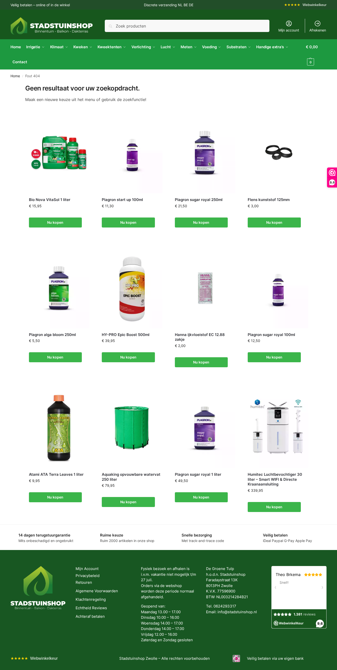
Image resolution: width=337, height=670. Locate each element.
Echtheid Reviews (91, 608)
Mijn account (288, 30)
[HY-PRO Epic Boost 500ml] (132, 288)
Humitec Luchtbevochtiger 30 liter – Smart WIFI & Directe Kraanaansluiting (275, 479)
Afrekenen (317, 30)
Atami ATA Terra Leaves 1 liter (56, 474)
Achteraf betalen (90, 616)
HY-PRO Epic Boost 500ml (125, 334)
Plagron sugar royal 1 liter (198, 474)
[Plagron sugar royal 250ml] (205, 152)
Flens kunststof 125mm (269, 199)
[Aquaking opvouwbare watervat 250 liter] (132, 427)
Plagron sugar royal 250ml (199, 199)
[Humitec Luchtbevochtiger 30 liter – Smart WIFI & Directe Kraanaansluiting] (278, 427)
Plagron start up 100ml (122, 199)
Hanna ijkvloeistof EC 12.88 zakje (200, 337)
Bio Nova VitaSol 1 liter (49, 199)
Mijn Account (87, 568)
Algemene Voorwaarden (97, 590)
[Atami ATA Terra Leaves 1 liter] (59, 427)
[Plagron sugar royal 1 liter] (205, 427)
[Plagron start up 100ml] (132, 152)
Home (15, 76)
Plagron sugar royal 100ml (271, 334)
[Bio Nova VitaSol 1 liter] (59, 152)
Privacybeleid (88, 575)
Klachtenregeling (91, 599)
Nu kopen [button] (55, 222)
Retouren (84, 582)
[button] (316, 55)
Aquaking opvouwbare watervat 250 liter (131, 477)
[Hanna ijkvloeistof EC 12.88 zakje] (205, 288)
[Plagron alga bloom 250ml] (59, 288)
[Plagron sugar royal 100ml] (278, 288)
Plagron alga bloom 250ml (52, 334)
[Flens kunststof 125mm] (278, 152)
